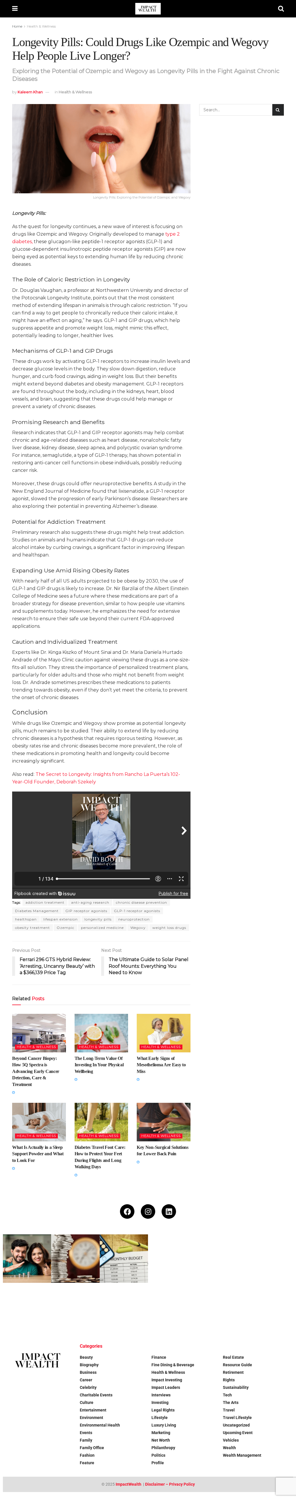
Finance (158, 1357)
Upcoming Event (238, 1432)
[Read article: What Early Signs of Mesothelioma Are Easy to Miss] (163, 1033)
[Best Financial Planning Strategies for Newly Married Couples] (27, 1258)
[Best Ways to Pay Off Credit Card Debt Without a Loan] (75, 1258)
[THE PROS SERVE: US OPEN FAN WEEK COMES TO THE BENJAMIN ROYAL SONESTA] (75, 1307)
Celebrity (88, 1387)
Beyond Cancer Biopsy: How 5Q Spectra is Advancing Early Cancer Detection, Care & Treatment (35, 1071)
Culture (86, 1402)
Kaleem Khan (30, 92)
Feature (87, 1462)
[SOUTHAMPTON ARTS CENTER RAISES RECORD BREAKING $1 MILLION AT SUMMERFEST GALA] (269, 1258)
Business (88, 1372)
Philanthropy (163, 1447)
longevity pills (98, 919)
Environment (91, 1417)
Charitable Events (96, 1395)
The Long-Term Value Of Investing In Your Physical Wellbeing (99, 1065)
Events (86, 1432)
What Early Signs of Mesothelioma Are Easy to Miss (161, 1065)
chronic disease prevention (141, 902)
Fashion (87, 1455)
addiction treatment (44, 902)
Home (17, 26)
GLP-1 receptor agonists (137, 911)
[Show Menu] (15, 8)
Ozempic (65, 927)
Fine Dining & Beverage (172, 1364)
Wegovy (138, 927)
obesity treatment (32, 927)
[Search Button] (281, 8)
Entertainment (93, 1410)
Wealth (229, 1447)
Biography (89, 1364)
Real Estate (233, 1357)
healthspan (26, 919)
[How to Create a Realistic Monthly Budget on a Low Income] (124, 1258)
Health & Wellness (41, 26)
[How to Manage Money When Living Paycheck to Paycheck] (220, 1258)
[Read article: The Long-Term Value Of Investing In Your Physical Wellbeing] (101, 1033)
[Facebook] (127, 1211)
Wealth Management (242, 1455)
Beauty (86, 1357)
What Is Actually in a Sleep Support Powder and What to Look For (38, 1154)
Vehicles (231, 1440)
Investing (160, 1402)
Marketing (160, 1432)
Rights (229, 1380)
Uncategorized (236, 1425)
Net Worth (160, 1440)
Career (86, 1380)
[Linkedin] (169, 1211)
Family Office (92, 1447)
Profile (157, 1462)
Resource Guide (237, 1364)
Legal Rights (163, 1410)
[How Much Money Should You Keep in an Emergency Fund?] (172, 1258)
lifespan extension (60, 919)
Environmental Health (100, 1425)
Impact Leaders (165, 1387)
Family (86, 1440)
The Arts (230, 1402)
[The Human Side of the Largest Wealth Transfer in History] (124, 1307)
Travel (229, 1410)
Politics (158, 1455)
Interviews (161, 1395)
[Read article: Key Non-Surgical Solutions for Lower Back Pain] (163, 1122)
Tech (227, 1395)
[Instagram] (148, 1211)
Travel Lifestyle (237, 1417)
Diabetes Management (37, 911)
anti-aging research (90, 902)
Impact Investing (166, 1380)
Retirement (233, 1372)
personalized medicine (102, 927)
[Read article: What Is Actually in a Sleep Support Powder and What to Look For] (39, 1122)
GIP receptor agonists (86, 911)
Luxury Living (163, 1425)
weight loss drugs (169, 927)
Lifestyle (159, 1417)
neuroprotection (134, 919)
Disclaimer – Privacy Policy (170, 1484)
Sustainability (236, 1387)
